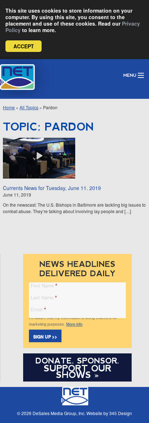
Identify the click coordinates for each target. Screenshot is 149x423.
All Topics (29, 107)
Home (9, 107)
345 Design (120, 413)
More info (74, 324)
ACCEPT (23, 46)
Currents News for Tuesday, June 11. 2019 (52, 187)
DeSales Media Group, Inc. (59, 413)
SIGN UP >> (45, 336)
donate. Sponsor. (77, 360)
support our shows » (77, 371)
